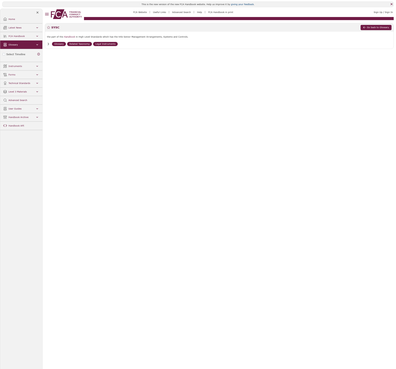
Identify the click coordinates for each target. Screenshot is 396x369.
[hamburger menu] (47, 14)
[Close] (391, 4)
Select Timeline (15, 54)
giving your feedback (242, 4)
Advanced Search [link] (181, 12)
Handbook (69, 37)
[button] (48, 44)
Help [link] (199, 12)
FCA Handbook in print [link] (220, 12)
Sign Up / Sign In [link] (383, 12)
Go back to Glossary (378, 27)
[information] (38, 54)
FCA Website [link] (140, 12)
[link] (66, 14)
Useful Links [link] (159, 12)
